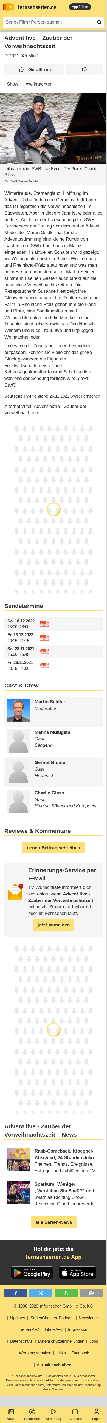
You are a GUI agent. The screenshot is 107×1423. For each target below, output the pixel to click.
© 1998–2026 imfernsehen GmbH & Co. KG (53, 1306)
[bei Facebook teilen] (15, 1293)
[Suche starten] (99, 22)
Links (61, 1353)
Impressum (78, 1329)
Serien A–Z (29, 1329)
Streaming (53, 1419)
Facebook (80, 1353)
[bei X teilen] (40, 1293)
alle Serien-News (53, 1222)
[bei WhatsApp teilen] (66, 1293)
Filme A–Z (54, 1329)
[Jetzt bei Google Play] (32, 1272)
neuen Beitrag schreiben (53, 847)
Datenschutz (21, 1341)
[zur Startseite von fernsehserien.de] (8, 7)
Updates (17, 1317)
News (11, 1419)
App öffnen (80, 7)
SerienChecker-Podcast (52, 1317)
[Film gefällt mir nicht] (84, 70)
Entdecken (32, 1419)
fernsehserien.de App (53, 1257)
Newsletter (88, 1317)
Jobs (93, 1341)
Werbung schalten (35, 1353)
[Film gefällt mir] (34, 70)
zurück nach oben (54, 1364)
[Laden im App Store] (78, 1272)
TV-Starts (75, 1419)
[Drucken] (91, 1293)
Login (96, 1419)
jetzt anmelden (54, 925)
